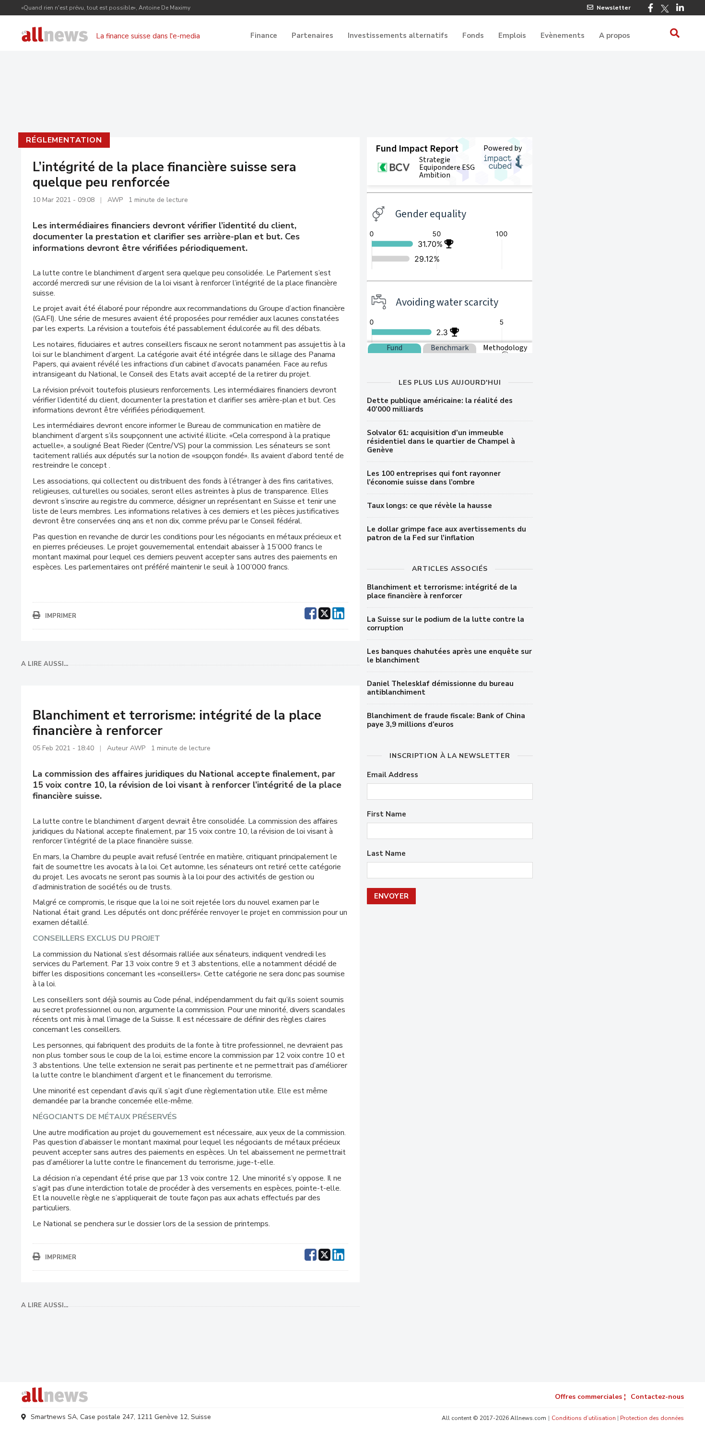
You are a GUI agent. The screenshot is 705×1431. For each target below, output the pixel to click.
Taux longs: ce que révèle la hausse (429, 505)
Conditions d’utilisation (584, 1418)
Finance (263, 35)
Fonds (473, 35)
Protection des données (652, 1418)
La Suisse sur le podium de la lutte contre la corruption (445, 623)
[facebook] (311, 612)
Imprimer (60, 616)
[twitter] (324, 612)
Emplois (512, 35)
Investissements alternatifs (398, 35)
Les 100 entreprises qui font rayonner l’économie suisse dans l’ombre (434, 477)
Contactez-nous (657, 1396)
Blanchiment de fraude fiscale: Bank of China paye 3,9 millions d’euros (446, 720)
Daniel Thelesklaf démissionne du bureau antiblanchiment (440, 688)
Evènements (562, 35)
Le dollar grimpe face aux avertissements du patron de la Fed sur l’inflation (446, 533)
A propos (614, 35)
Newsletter (614, 8)
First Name (386, 814)
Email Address (392, 775)
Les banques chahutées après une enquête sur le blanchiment (449, 655)
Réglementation (64, 140)
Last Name (386, 853)
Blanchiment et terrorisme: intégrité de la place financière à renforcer (442, 591)
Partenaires (312, 35)
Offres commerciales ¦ (590, 1396)
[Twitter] (665, 8)
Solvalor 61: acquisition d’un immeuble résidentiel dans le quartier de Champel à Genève (441, 441)
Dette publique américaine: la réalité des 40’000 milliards (440, 405)
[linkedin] (338, 612)
